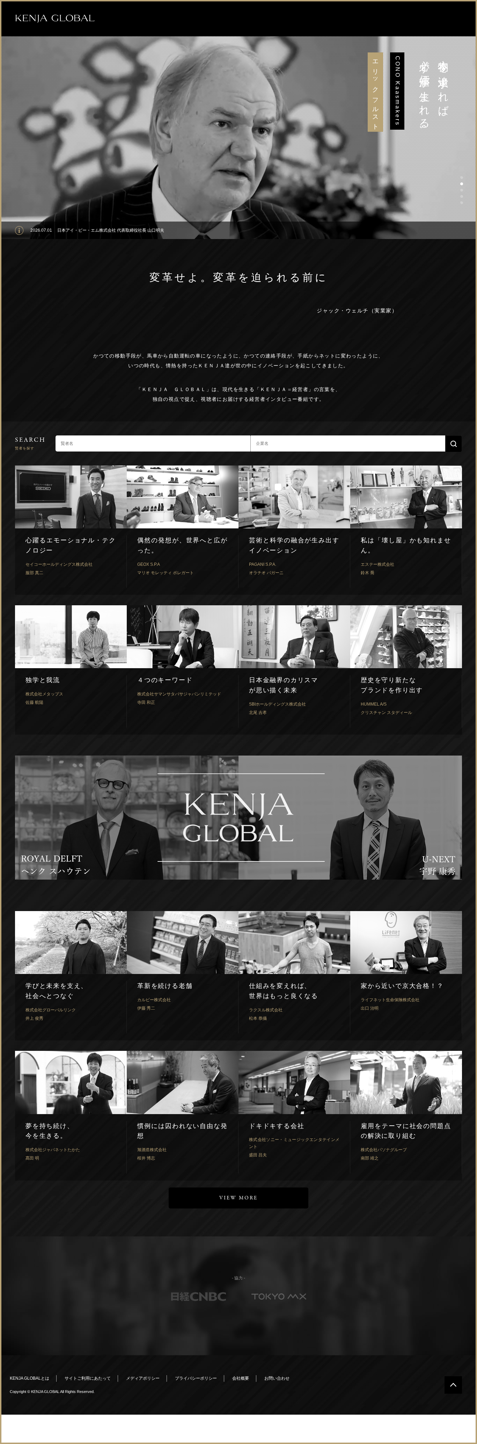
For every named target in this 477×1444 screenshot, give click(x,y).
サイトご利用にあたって (88, 1378)
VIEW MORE (238, 1197)
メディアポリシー (143, 1378)
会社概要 (240, 1378)
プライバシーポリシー (196, 1378)
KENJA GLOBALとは (29, 1378)
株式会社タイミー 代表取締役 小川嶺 (91, 230)
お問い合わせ (276, 1378)
